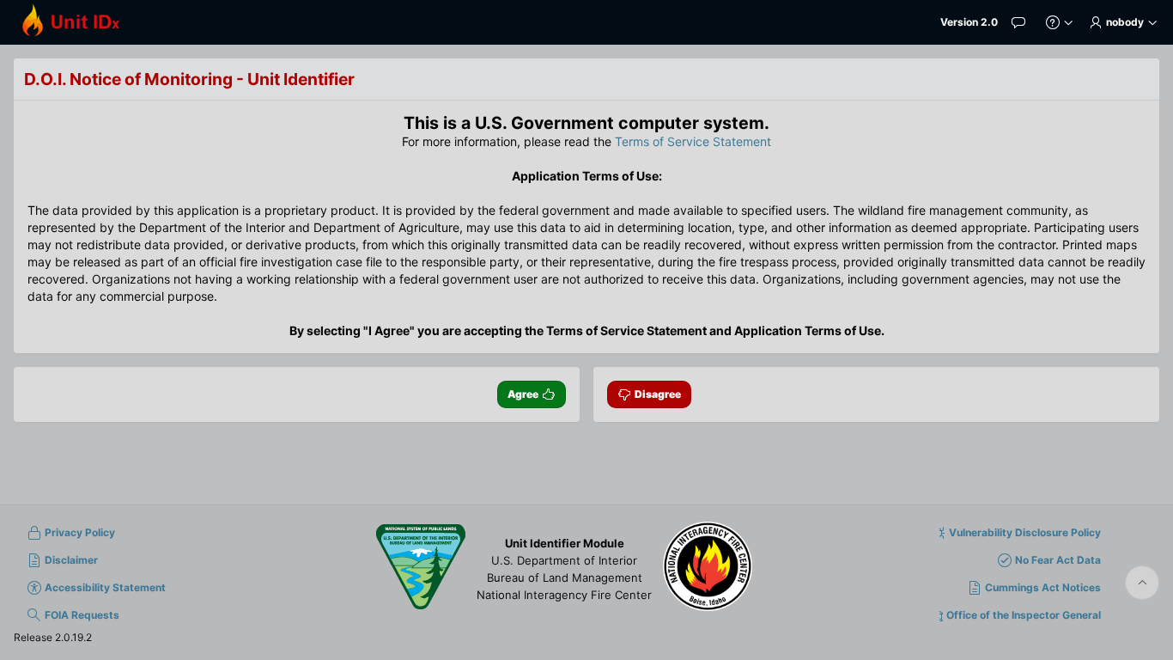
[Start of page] (1142, 582)
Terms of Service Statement (693, 141)
